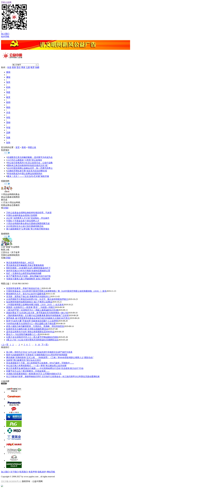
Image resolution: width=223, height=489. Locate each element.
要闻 (8, 72)
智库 (8, 82)
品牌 (8, 132)
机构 (8, 87)
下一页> (45, 344)
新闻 (24, 147)
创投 (8, 117)
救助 (8, 107)
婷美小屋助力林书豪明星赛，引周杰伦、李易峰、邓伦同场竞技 (35, 326)
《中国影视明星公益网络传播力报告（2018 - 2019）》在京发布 (35, 305)
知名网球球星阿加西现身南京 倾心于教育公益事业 (29, 302)
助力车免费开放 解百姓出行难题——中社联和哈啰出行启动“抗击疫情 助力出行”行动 (44, 368)
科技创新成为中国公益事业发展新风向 (24, 173)
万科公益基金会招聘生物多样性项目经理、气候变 (29, 213)
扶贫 (9, 67)
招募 (8, 137)
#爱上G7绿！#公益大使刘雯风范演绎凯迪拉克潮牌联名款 (32, 340)
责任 (19, 67)
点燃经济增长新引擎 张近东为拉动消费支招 (27, 171)
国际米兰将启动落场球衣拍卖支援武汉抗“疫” (27, 165)
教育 (32, 67)
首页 (17, 147)
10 (38, 344)
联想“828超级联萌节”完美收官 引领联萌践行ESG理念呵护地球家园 (36, 355)
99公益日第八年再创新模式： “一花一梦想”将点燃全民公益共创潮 (36, 366)
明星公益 (32, 147)
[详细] (6, 208)
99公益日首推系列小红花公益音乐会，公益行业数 (30, 163)
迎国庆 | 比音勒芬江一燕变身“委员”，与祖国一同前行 (30, 307)
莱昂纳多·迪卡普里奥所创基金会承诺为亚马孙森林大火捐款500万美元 (38, 318)
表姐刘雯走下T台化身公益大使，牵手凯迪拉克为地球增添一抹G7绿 (37, 313)
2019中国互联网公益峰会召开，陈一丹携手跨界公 (30, 168)
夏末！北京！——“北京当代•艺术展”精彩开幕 (28, 176)
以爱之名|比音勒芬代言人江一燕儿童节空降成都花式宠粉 (32, 337)
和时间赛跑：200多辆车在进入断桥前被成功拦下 (28, 268)
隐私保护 (42, 472)
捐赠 (37, 67)
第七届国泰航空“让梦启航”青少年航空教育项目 (27, 229)
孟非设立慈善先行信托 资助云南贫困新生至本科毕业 (30, 332)
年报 (8, 127)
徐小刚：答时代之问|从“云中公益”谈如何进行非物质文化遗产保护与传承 (39, 352)
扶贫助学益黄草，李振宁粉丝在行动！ (23, 288)
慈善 (14, 67)
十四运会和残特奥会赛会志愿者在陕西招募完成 (28, 223)
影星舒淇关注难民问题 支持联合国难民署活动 (27, 329)
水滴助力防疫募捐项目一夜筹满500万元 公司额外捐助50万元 (33, 374)
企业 (8, 112)
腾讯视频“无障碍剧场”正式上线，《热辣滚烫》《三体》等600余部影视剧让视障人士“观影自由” (49, 357)
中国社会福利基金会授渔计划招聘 (21, 215)
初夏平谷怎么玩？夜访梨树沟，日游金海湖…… (28, 371)
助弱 (8, 102)
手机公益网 (6, 2)
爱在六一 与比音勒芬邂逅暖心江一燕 (23, 334)
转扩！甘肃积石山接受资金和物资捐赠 (23, 273)
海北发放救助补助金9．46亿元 (20, 262)
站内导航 (5, 36)
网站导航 (51, 472)
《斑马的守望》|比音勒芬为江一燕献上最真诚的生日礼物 (32, 310)
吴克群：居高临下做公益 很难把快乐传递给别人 (28, 296)
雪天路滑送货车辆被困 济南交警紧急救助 (25, 265)
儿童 (28, 67)
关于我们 (14, 472)
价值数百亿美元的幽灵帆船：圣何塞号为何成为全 (30, 157)
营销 (8, 122)
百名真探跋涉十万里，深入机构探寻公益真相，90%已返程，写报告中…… (40, 363)
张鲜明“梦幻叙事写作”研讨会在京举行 (23, 360)
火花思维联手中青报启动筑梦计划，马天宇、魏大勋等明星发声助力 (37, 299)
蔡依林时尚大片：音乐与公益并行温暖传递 (25, 294)
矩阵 (8, 143)
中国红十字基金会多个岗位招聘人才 (22, 221)
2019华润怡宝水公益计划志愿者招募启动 (24, 226)
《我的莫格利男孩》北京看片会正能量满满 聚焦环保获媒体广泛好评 (37, 315)
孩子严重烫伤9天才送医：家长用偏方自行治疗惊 (28, 276)
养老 (23, 67)
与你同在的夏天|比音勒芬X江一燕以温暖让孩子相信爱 (31, 323)
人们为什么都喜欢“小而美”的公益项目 (24, 160)
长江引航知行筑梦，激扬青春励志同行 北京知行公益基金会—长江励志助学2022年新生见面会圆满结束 (53, 376)
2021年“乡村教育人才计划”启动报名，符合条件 (27, 218)
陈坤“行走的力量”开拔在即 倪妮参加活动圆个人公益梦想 (32, 321)
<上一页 (5, 344)
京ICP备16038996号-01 (11, 481)
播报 (8, 77)
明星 (8, 92)
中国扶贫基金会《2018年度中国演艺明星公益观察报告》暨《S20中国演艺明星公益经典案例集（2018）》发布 (56, 291)
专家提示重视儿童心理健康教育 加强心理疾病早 (28, 279)
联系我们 (23, 472)
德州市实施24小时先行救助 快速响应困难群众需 (28, 271)
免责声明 (33, 472)
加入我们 (5, 34)
